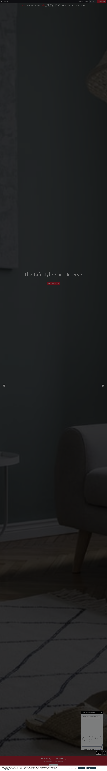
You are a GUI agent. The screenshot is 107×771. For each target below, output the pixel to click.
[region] (53, 768)
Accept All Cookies (91, 768)
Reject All (82, 768)
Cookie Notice (8, 769)
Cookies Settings (72, 768)
